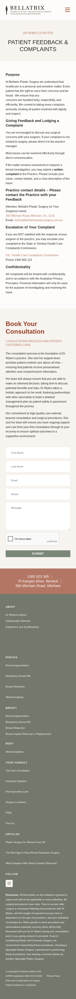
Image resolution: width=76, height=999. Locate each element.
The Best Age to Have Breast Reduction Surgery (33, 852)
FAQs (9, 812)
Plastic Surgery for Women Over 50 (25, 842)
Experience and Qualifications (22, 626)
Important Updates (16, 781)
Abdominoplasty (15, 697)
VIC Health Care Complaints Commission (32, 255)
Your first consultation (18, 770)
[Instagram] (9, 883)
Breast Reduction (15, 686)
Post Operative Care (17, 791)
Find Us (10, 823)
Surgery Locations (16, 802)
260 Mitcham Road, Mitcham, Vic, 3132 (30, 215)
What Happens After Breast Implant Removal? (31, 863)
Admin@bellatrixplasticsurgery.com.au (38, 220)
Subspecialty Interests (18, 620)
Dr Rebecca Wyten (16, 614)
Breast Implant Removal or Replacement (28, 733)
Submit (38, 553)
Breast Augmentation (17, 665)
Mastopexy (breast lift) (18, 675)
